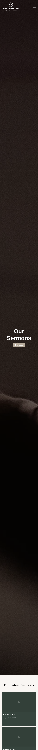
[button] (34, 6)
